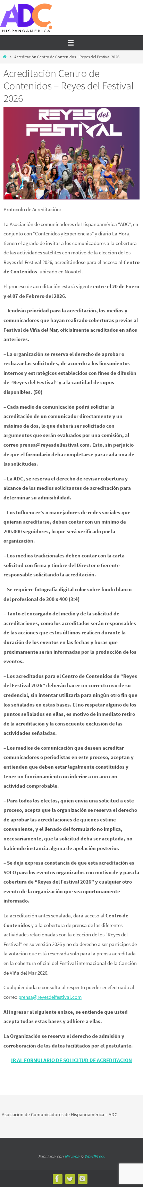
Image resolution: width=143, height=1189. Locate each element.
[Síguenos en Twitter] (69, 1178)
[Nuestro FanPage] (57, 1178)
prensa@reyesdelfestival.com (50, 997)
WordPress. (94, 1156)
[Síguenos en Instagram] (82, 1178)
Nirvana (72, 1156)
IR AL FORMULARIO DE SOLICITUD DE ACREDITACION (71, 1060)
